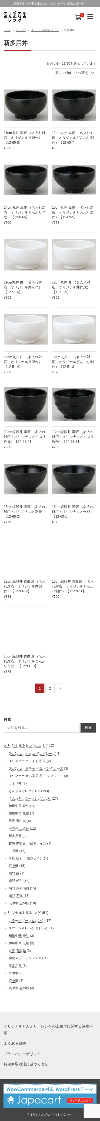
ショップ (21, 30)
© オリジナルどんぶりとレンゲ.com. (50, 1114)
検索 (7, 719)
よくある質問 (15, 1043)
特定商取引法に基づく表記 (26, 1064)
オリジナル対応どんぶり (45, 30)
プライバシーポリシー (22, 1054)
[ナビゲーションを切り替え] (90, 16)
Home (7, 30)
